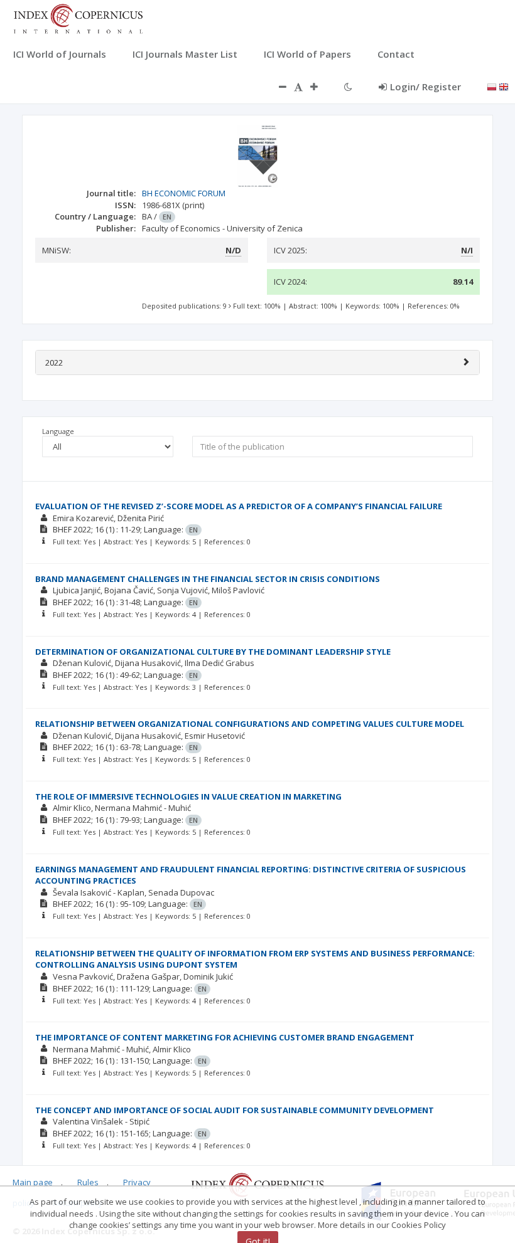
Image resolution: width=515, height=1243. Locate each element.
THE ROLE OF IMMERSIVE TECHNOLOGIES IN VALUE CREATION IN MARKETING (188, 796)
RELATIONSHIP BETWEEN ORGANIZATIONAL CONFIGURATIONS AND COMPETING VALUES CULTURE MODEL (249, 723)
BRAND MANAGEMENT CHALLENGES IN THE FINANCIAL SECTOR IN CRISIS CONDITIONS (207, 578)
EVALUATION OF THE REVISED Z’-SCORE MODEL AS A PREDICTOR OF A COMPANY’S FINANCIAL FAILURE (238, 506)
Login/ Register (425, 86)
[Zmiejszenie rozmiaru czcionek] (276, 86)
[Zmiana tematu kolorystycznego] (348, 86)
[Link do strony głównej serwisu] (78, 17)
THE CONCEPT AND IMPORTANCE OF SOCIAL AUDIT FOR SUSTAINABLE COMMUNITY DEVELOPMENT (234, 1110)
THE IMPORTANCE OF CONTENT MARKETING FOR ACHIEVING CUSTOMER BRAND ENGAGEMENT (225, 1037)
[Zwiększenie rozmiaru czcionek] (320, 86)
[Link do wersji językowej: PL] (492, 86)
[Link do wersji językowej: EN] (504, 86)
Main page (33, 1182)
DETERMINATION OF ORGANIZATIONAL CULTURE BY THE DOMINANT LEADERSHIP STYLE (213, 651)
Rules (88, 1182)
